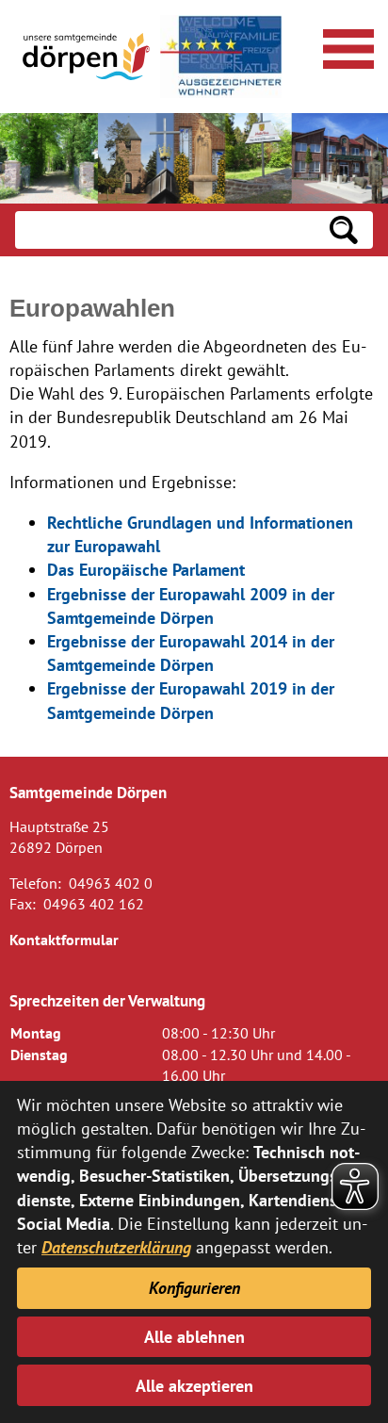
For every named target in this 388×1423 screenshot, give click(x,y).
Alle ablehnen (194, 1337)
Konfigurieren (194, 1288)
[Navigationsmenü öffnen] (345, 46)
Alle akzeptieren (194, 1386)
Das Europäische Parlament (146, 570)
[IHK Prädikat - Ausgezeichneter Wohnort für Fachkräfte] (221, 56)
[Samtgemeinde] (88, 56)
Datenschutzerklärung (116, 1247)
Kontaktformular (64, 939)
